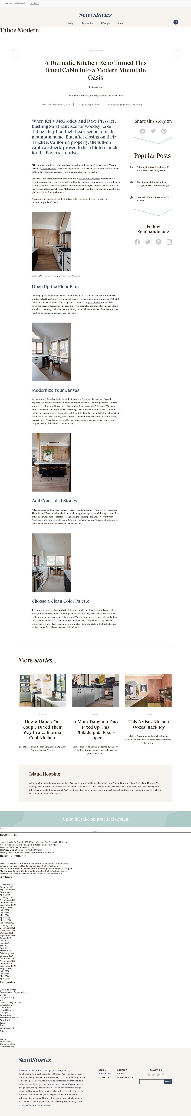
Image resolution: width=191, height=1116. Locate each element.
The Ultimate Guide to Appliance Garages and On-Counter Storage (153, 184)
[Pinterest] (157, 1074)
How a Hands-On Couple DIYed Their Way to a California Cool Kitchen (42, 729)
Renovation (87, 23)
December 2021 (7, 928)
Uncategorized (7, 1028)
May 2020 (5, 976)
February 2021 (7, 953)
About (121, 23)
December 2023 (7, 884)
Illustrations (5, 1007)
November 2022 (7, 900)
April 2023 (5, 895)
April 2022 (5, 918)
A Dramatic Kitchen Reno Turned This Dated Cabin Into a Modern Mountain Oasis (95, 70)
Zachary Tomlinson (9, 866)
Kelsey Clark (97, 87)
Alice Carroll (6, 863)
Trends (3, 1025)
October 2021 (6, 933)
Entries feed (5, 1041)
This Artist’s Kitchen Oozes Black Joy (149, 724)
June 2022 (5, 912)
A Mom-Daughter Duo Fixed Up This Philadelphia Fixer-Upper (95, 729)
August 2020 (6, 968)
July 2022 (4, 910)
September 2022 (8, 905)
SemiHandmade (125, 1077)
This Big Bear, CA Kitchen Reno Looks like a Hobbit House (27, 852)
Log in (3, 1039)
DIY (1, 1000)
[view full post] (42, 690)
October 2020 (6, 963)
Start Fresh (5, 1020)
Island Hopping (7, 1010)
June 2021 (5, 943)
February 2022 (7, 923)
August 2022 (6, 907)
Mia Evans (5, 871)
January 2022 (6, 925)
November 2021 (7, 930)
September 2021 (8, 935)
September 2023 (8, 889)
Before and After (8, 990)
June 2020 (5, 973)
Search (168, 1082)
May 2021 (4, 945)
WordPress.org (7, 1046)
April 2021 (4, 948)
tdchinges (4, 873)
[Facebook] (148, 1074)
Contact (122, 1070)
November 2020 (7, 961)
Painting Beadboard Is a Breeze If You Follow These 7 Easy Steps (153, 169)
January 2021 (6, 956)
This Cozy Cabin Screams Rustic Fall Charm (21, 850)
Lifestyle (105, 23)
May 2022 (4, 915)
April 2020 (5, 979)
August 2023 (6, 892)
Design (70, 23)
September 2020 (8, 966)
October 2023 (6, 887)
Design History (7, 997)
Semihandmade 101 (9, 1017)
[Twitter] (152, 1075)
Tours (2, 1023)
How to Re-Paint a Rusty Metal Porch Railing (154, 199)
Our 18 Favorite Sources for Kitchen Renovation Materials (42, 863)
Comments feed (7, 1044)
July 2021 (4, 940)
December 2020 (7, 958)
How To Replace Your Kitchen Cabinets (39, 866)
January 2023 (6, 897)
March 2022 (5, 920)
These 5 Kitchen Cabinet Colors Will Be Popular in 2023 (39, 873)
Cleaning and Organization (13, 992)
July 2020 (4, 971)
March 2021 (5, 950)
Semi (95, 14)
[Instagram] (162, 1074)
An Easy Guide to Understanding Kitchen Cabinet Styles (40, 871)
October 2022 (6, 902)
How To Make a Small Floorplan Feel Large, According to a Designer (40, 868)
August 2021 (6, 938)
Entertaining (6, 1005)
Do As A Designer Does (10, 1002)
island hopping (95, 51)
